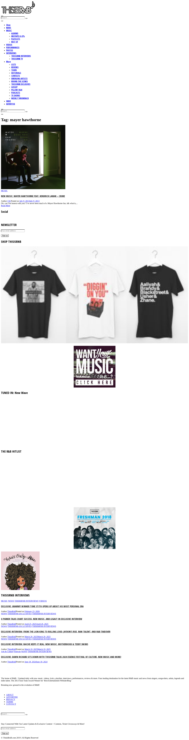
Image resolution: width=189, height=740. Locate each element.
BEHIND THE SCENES (19, 81)
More (8, 61)
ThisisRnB (11, 611)
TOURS (14, 70)
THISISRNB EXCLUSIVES (20, 84)
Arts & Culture (7, 651)
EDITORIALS (16, 72)
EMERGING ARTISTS (19, 78)
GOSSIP (14, 87)
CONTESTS (15, 75)
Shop (8, 24)
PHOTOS (9, 50)
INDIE (8, 101)
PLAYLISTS (15, 39)
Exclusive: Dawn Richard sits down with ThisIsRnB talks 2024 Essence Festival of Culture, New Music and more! (61, 656)
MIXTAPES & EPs (18, 36)
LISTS (13, 64)
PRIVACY (10, 699)
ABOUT (9, 695)
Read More (5, 206)
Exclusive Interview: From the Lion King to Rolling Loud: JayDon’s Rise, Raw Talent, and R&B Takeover (55, 631)
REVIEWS (15, 67)
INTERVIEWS (11, 53)
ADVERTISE (10, 104)
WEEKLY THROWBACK (20, 98)
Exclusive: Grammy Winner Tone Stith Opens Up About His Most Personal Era (42, 606)
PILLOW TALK (16, 89)
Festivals (17, 651)
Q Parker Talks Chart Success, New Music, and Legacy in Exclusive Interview (41, 618)
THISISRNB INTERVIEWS (21, 56)
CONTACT (11, 704)
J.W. (9, 201)
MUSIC (9, 30)
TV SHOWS (15, 95)
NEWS (8, 27)
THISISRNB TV (17, 58)
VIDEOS (9, 44)
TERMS (9, 702)
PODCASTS (15, 92)
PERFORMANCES (12, 47)
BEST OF (14, 41)
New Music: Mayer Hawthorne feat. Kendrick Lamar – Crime (33, 196)
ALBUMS (14, 33)
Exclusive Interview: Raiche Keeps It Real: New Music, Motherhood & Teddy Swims (44, 644)
